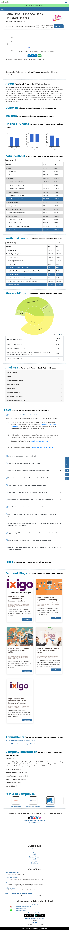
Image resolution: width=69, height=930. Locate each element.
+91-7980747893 (20, 911)
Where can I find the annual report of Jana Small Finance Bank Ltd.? (31, 500)
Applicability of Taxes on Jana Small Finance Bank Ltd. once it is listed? (32, 533)
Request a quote (67, 462)
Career (34, 849)
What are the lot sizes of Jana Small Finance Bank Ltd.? (27, 485)
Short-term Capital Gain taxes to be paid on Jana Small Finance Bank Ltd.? (32, 515)
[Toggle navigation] (2, 9)
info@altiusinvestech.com (23, 907)
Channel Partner (34, 857)
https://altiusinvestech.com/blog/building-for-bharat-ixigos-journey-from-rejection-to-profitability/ (48, 604)
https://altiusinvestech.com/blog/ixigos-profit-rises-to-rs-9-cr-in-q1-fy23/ (48, 657)
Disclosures (44, 929)
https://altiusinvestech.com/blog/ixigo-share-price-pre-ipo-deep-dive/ (18, 707)
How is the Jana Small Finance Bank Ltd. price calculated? (28, 478)
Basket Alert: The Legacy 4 (34, 5)
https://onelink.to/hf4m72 (39, 441)
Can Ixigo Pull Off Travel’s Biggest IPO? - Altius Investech (18, 650)
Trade (34, 859)
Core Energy (57, 806)
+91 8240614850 (36, 448)
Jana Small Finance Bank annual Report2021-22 (20, 744)
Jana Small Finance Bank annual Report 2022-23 (20, 741)
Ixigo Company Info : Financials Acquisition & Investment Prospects (18, 701)
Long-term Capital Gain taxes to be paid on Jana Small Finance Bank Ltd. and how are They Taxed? (33, 525)
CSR (34, 855)
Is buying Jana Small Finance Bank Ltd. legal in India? (26, 507)
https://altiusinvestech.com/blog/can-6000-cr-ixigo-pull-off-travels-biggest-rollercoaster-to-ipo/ (18, 657)
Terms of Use (25, 929)
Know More (58, 26)
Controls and (39, 806)
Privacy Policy (35, 929)
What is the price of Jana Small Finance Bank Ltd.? (25, 463)
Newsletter (34, 863)
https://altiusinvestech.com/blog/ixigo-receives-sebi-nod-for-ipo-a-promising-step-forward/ (18, 605)
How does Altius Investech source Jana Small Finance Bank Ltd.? (30, 540)
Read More (27, 619)
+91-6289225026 (20, 909)
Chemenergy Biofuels (22, 806)
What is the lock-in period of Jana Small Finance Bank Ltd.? (28, 471)
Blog (34, 853)
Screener (35, 861)
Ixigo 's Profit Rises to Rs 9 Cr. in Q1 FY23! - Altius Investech (48, 650)
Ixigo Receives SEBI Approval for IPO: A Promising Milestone (16, 599)
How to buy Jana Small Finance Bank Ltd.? (22, 415)
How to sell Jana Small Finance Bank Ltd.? (22, 456)
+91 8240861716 (48, 448)
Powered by (59, 334)
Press (34, 851)
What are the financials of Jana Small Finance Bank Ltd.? (27, 492)
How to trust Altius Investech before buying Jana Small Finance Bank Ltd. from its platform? (33, 548)
